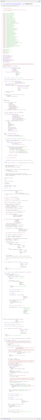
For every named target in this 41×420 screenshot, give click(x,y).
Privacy (7, 418)
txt (37, 418)
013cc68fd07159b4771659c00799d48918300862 (13, 3)
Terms (9, 418)
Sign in (39, 1)
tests (23, 3)
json (39, 418)
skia (1, 3)
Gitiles (5, 418)
